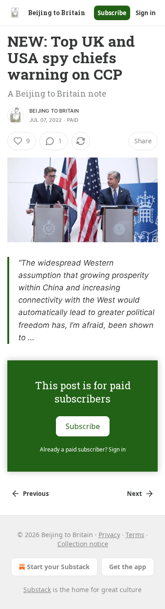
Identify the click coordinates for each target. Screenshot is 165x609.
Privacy (109, 534)
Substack (37, 589)
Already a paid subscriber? (83, 449)
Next (134, 493)
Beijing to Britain (54, 111)
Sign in (146, 13)
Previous (36, 493)
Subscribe (112, 13)
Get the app (127, 566)
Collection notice (82, 543)
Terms (135, 534)
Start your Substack (58, 566)
